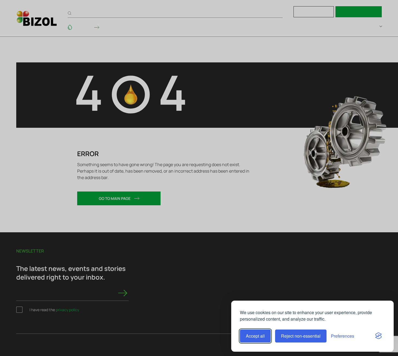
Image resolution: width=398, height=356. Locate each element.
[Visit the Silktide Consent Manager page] (378, 336)
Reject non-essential (301, 336)
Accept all (255, 336)
